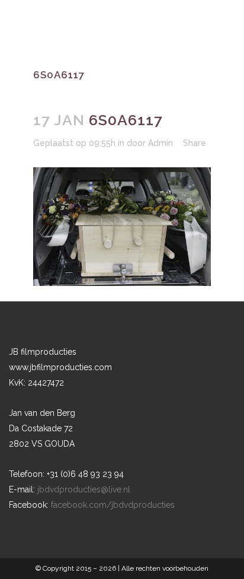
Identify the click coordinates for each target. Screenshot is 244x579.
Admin (160, 143)
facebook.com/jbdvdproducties (113, 505)
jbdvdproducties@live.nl (83, 489)
